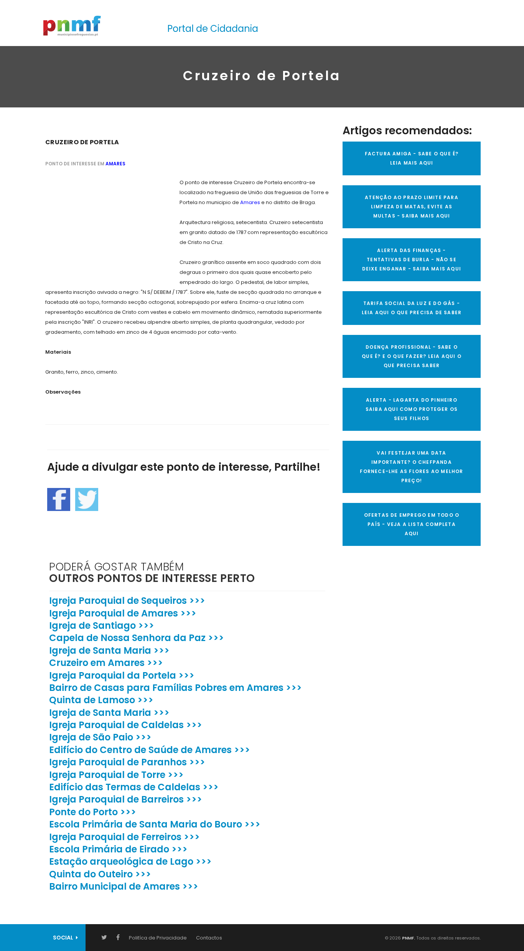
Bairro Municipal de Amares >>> (123, 886)
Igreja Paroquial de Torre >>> (116, 774)
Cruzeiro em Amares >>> (106, 662)
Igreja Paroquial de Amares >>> (122, 613)
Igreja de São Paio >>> (100, 737)
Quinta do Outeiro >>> (100, 874)
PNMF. (408, 938)
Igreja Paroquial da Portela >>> (121, 675)
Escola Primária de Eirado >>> (118, 849)
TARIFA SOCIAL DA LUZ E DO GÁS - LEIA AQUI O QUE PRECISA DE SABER (411, 308)
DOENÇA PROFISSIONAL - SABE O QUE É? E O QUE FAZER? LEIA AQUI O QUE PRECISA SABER (411, 356)
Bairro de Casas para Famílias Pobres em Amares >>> (175, 687)
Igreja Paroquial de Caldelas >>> (125, 725)
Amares (115, 163)
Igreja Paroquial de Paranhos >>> (127, 762)
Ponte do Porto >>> (92, 812)
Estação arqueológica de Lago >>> (130, 861)
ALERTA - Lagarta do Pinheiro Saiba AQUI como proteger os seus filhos (412, 409)
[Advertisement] (102, 226)
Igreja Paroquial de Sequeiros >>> (127, 600)
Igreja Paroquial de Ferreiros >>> (124, 837)
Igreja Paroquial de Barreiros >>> (125, 799)
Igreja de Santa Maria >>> (109, 650)
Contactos (209, 937)
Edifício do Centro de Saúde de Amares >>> (149, 749)
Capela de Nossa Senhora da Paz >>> (136, 637)
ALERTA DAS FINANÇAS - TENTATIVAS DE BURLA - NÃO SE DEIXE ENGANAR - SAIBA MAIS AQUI (411, 259)
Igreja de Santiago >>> (101, 625)
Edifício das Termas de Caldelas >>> (134, 787)
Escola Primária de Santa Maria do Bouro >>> (154, 824)
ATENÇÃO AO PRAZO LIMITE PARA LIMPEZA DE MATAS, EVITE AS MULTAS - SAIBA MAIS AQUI (411, 206)
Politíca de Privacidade (158, 937)
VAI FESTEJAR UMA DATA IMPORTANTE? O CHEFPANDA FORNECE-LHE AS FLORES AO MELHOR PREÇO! (411, 467)
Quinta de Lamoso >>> (101, 700)
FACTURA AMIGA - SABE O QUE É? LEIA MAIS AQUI (412, 158)
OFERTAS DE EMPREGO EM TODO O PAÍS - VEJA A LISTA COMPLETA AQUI (412, 524)
